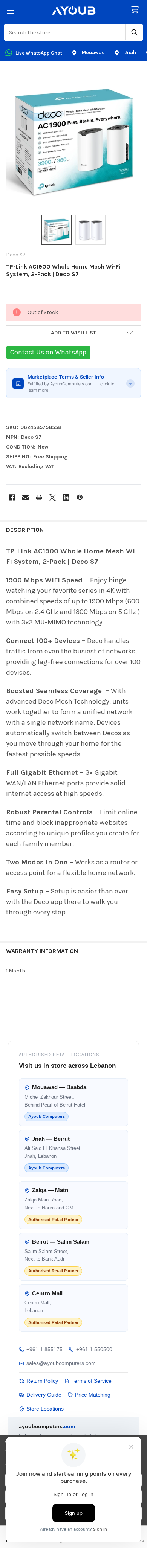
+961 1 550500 (94, 1349)
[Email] (25, 497)
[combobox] (65, 32)
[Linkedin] (66, 497)
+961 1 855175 (44, 1349)
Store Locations (45, 1409)
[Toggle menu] (10, 10)
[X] (52, 497)
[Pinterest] (80, 497)
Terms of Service (92, 1381)
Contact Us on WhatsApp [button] (48, 352)
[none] (73, 139)
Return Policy (42, 1381)
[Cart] (136, 10)
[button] (73, 332)
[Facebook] (12, 497)
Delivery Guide (43, 1395)
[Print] (39, 497)
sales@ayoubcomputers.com (61, 1363)
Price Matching (92, 1395)
